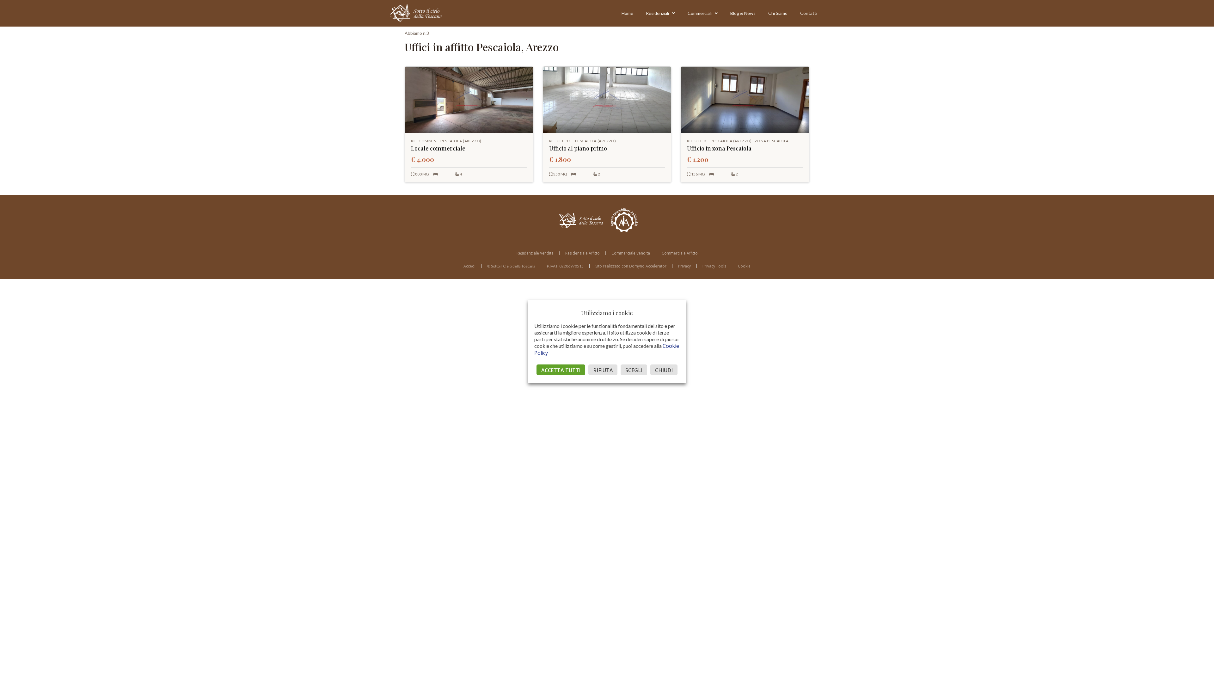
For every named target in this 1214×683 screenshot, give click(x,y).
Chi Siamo (778, 13)
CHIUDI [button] (664, 370)
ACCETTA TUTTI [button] (560, 370)
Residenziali (657, 13)
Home (627, 13)
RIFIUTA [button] (603, 370)
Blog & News (743, 13)
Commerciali (700, 13)
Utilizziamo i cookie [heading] (607, 313)
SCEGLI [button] (633, 370)
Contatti (808, 13)
